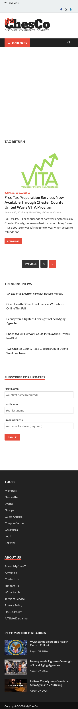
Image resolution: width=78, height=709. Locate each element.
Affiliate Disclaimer (16, 618)
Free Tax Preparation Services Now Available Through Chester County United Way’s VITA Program (34, 202)
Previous (30, 263)
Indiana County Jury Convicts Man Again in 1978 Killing (49, 683)
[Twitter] (66, 9)
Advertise (11, 572)
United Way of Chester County (45, 212)
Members (11, 490)
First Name (12, 388)
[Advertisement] (39, 93)
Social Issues (23, 192)
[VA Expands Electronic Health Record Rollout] (16, 642)
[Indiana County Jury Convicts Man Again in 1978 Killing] (16, 681)
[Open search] (69, 42)
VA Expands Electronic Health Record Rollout (34, 293)
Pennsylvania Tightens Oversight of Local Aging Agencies (51, 663)
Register (10, 542)
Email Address (14, 419)
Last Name (11, 404)
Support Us (12, 585)
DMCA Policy (13, 611)
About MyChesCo (16, 566)
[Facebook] (61, 9)
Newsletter (12, 497)
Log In (8, 536)
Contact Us (12, 579)
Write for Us (12, 592)
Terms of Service (15, 598)
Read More (12, 240)
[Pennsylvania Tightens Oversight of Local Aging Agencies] (16, 661)
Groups (9, 510)
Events (9, 503)
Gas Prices (11, 529)
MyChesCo (31, 706)
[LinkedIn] (71, 9)
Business (9, 192)
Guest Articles (13, 516)
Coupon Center (14, 523)
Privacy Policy (13, 605)
